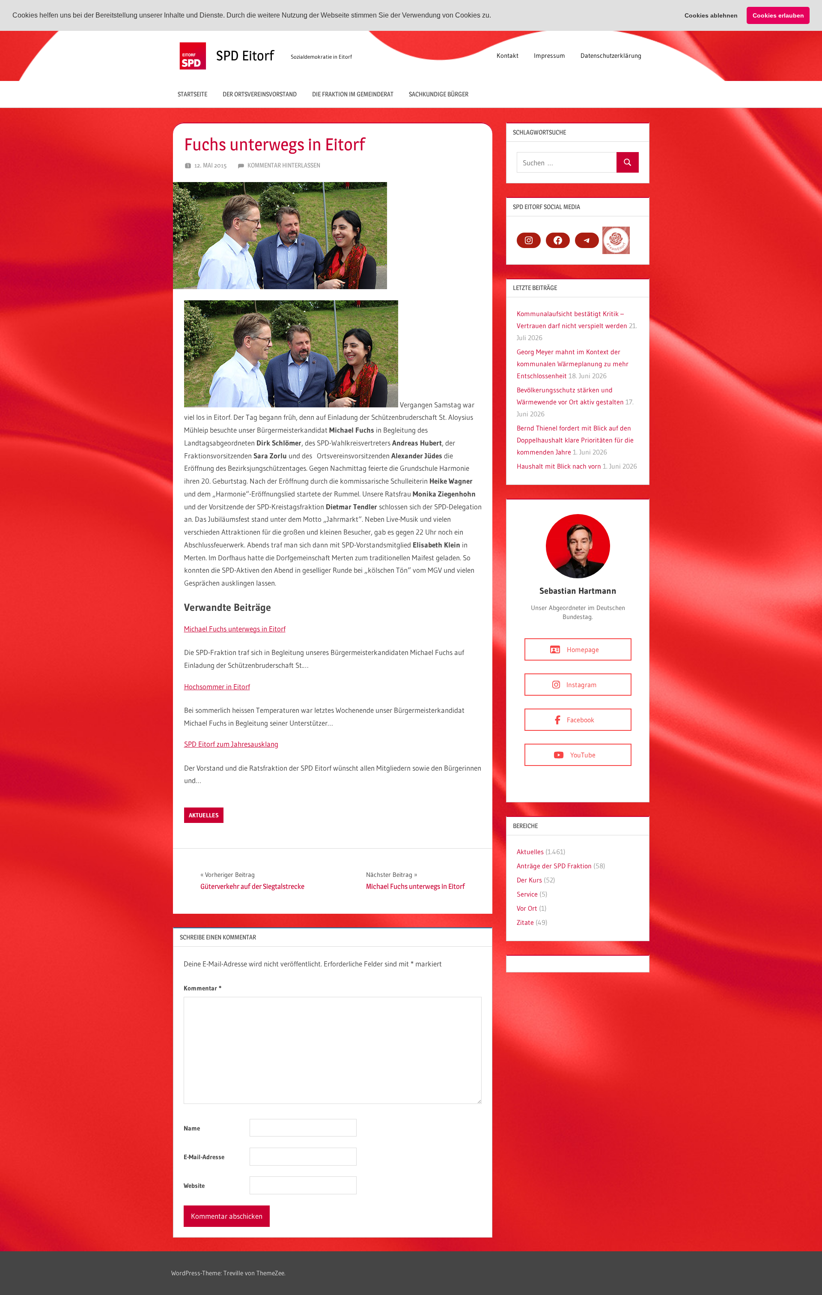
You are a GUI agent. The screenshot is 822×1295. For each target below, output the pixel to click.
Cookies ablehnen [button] (711, 15)
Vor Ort (527, 908)
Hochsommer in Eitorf (217, 686)
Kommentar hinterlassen (283, 165)
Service (527, 894)
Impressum (549, 55)
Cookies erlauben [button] (778, 15)
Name (192, 1128)
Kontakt (507, 55)
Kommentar (202, 988)
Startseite (192, 94)
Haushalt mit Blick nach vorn (559, 466)
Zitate (525, 922)
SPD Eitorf (245, 55)
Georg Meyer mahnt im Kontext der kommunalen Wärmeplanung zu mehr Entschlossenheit (572, 363)
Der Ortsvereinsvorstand (260, 94)
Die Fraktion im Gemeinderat (352, 94)
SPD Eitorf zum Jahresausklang (231, 743)
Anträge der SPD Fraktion (554, 865)
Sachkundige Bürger (438, 94)
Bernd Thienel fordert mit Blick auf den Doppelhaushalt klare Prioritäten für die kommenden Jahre (575, 440)
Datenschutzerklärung (611, 55)
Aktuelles (204, 815)
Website (194, 1185)
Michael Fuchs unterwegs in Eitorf (235, 628)
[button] (494, 16)
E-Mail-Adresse (204, 1157)
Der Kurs (529, 880)
